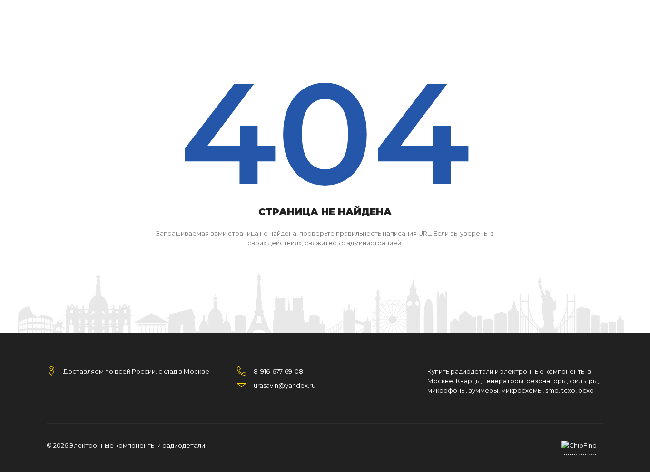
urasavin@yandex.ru (284, 385)
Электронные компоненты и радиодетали (137, 445)
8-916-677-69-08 (278, 371)
